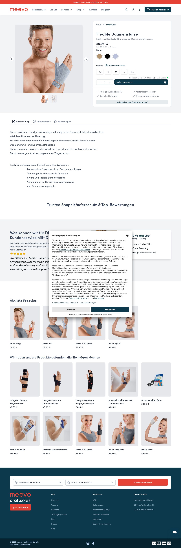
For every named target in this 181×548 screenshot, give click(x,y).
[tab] (20, 121)
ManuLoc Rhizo (17, 449)
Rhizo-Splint (114, 343)
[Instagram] (88, 543)
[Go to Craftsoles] (28, 500)
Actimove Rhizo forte (151, 400)
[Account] (133, 9)
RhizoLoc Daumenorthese (55, 449)
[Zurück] (12, 59)
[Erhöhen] (110, 82)
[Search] (126, 9)
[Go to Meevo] (19, 9)
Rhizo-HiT (47, 343)
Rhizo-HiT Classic (84, 343)
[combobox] (38, 482)
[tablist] (90, 121)
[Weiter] (86, 59)
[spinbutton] (104, 82)
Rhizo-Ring (15, 343)
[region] (49, 59)
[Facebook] (93, 543)
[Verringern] (99, 82)
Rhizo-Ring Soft (116, 449)
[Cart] (140, 9)
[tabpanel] (90, 159)
